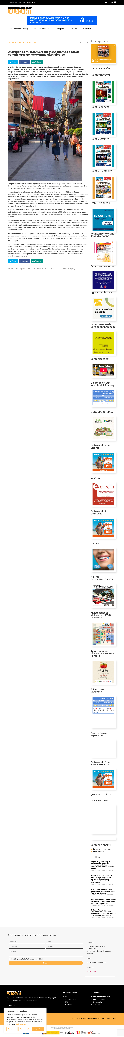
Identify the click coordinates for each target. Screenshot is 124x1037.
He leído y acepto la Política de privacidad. (26, 959)
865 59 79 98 (91, 972)
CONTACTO (31, 2)
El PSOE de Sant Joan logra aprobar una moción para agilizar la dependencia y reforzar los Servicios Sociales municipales (103, 879)
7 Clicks (113, 1018)
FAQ (24, 2)
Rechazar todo (25, 1029)
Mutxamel (73, 29)
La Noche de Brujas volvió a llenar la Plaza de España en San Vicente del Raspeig (103, 891)
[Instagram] (112, 2)
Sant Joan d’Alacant (41, 29)
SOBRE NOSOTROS (15, 2)
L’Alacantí (87, 29)
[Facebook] (106, 2)
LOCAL (11, 42)
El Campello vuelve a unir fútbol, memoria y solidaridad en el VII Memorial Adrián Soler (103, 901)
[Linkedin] (115, 2)
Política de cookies (22, 1024)
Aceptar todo (38, 1029)
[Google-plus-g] (109, 2)
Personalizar (12, 1029)
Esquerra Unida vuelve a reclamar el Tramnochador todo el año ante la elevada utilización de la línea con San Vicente (102, 865)
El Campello (59, 29)
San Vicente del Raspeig (19, 29)
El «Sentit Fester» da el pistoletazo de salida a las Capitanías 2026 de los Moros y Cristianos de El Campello (103, 913)
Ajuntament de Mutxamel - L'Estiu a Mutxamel (102, 615)
